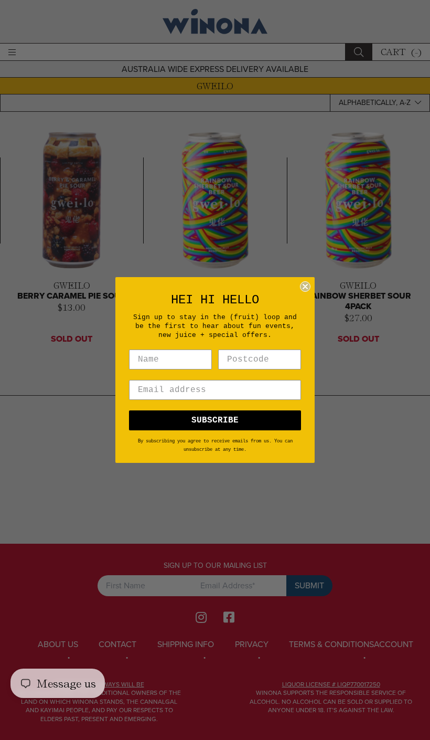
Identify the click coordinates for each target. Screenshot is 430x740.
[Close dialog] (305, 286)
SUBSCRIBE (215, 420)
